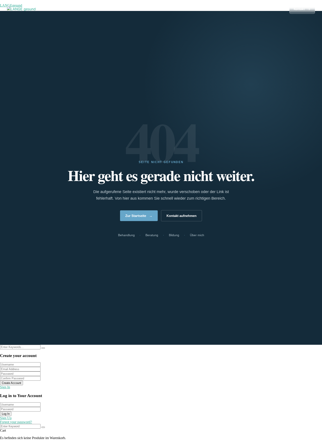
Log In (6, 413)
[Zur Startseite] (21, 9)
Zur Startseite (138, 216)
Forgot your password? (16, 422)
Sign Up (6, 418)
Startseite (179, 9)
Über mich (273, 9)
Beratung (227, 9)
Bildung (250, 9)
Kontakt (302, 9)
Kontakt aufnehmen (181, 216)
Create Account (11, 383)
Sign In (5, 387)
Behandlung (202, 9)
